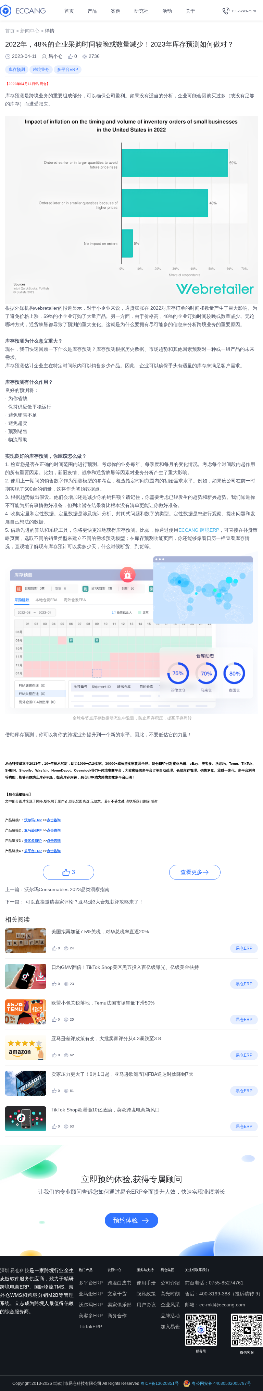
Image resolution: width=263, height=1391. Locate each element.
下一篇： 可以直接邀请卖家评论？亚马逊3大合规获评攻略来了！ (74, 901)
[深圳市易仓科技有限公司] (23, 11)
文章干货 (117, 1293)
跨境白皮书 (120, 1282)
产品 (92, 11)
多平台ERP (91, 1282)
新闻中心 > (31, 31)
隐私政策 (146, 1293)
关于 (190, 11)
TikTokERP (90, 1326)
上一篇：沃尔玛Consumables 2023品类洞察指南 (57, 889)
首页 (69, 11)
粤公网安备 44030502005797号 (221, 1383)
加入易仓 (170, 1326)
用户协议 (146, 1304)
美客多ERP (91, 1315)
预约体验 (125, 1220)
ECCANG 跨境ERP (198, 530)
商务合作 (117, 1315)
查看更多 (191, 872)
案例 (116, 11)
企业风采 (170, 1304)
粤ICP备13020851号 (159, 1383)
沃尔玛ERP (91, 1304)
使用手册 (146, 1282)
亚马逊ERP (91, 1293)
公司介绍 (170, 1282)
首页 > (12, 31)
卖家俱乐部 (120, 1304)
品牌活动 (170, 1315)
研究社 (141, 11)
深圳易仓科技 (14, 1270)
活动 (167, 11)
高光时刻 (170, 1293)
